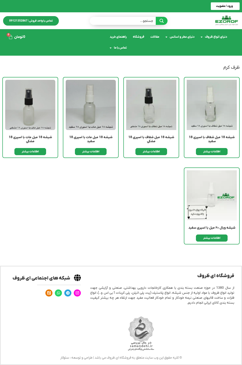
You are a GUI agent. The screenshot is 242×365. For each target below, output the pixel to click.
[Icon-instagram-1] (77, 293)
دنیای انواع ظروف (216, 37)
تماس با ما (120, 48)
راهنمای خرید (118, 37)
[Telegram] (67, 293)
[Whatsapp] (58, 293)
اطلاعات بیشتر (211, 151)
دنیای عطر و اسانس (182, 37)
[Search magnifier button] (162, 21)
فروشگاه (138, 37)
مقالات (154, 37)
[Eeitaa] (48, 293)
